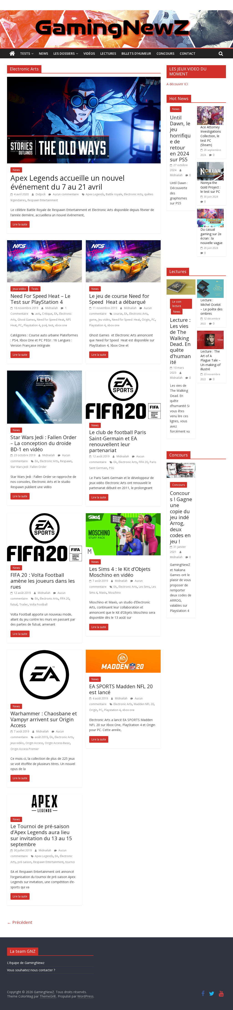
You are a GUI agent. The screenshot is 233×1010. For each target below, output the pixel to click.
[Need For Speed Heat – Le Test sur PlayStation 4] (44, 242)
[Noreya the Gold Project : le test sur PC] (210, 164)
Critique (47, 314)
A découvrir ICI (177, 84)
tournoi (70, 862)
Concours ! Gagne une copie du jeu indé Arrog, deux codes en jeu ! (181, 517)
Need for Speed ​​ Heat (126, 320)
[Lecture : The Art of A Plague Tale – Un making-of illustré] (210, 333)
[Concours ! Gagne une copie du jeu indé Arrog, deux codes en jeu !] (181, 465)
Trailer (23, 604)
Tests (25, 53)
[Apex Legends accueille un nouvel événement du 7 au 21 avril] (84, 79)
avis (37, 314)
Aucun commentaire (65, 194)
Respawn (66, 461)
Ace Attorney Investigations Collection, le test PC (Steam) (210, 136)
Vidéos (89, 53)
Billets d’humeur (136, 53)
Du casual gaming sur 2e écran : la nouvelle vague (211, 236)
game (92, 320)
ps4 (44, 325)
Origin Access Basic (57, 743)
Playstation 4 (32, 325)
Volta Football (39, 604)
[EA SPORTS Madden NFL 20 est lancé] (123, 652)
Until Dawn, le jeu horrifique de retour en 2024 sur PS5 (180, 138)
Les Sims (144, 587)
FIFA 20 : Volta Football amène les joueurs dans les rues (42, 580)
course (118, 314)
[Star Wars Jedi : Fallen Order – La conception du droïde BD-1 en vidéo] (44, 373)
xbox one (61, 325)
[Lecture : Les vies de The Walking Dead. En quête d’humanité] (181, 282)
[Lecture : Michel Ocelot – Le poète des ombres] (210, 282)
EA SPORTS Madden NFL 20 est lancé (121, 689)
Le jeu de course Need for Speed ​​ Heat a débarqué (119, 298)
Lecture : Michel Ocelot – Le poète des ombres (211, 307)
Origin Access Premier (24, 749)
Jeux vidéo (19, 289)
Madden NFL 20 (144, 704)
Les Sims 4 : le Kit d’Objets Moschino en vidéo (119, 571)
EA (55, 314)
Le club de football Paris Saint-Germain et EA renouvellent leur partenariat (117, 441)
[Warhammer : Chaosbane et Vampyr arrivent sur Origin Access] (44, 652)
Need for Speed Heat (50, 320)
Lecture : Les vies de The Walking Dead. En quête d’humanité (180, 340)
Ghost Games (26, 320)
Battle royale (114, 194)
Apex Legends (95, 194)
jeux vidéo (17, 743)
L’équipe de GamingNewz (25, 963)
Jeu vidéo (104, 320)
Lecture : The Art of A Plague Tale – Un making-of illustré (210, 360)
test (50, 325)
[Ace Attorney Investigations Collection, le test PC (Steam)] (210, 108)
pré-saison (24, 862)
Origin (146, 320)
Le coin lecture (176, 304)
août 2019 (41, 737)
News (43, 53)
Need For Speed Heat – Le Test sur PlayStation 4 (40, 298)
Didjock (41, 194)
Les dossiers (64, 53)
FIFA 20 (143, 462)
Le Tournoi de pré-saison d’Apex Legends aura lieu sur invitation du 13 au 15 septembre (41, 835)
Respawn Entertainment (43, 200)
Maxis (102, 593)
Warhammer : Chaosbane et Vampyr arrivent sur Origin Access (43, 719)
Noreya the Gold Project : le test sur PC (210, 187)
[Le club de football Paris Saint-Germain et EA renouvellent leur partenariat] (123, 373)
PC (20, 325)
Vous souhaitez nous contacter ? (31, 970)
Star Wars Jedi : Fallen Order (28, 467)
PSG (111, 468)
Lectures (108, 53)
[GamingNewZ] (116, 12)
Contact (187, 53)
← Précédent (19, 922)
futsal (14, 604)
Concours (165, 53)
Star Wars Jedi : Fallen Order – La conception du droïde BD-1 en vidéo (43, 443)
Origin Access (34, 743)
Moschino (114, 593)
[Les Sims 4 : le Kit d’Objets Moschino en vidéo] (123, 515)
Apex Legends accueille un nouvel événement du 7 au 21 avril (67, 182)
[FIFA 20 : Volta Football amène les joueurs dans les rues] (44, 515)
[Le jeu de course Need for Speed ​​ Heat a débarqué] (123, 242)
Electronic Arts (133, 194)
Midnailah (51, 308)
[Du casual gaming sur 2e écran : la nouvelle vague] (210, 211)
